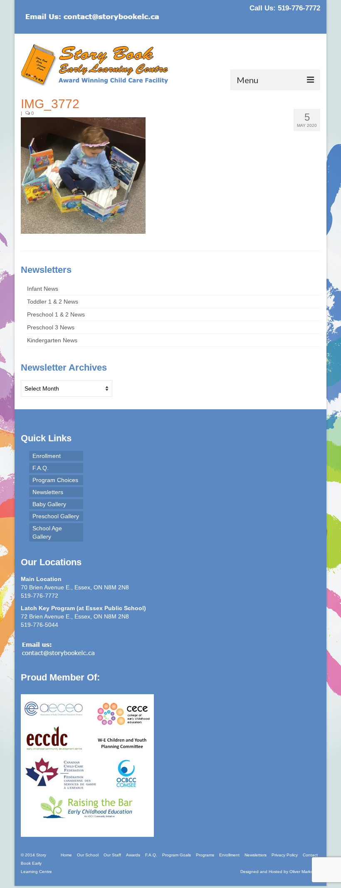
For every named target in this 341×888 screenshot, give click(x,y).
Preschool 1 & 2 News (56, 314)
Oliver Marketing (304, 871)
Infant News (42, 288)
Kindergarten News (52, 340)
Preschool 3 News (50, 327)
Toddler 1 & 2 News (52, 301)
